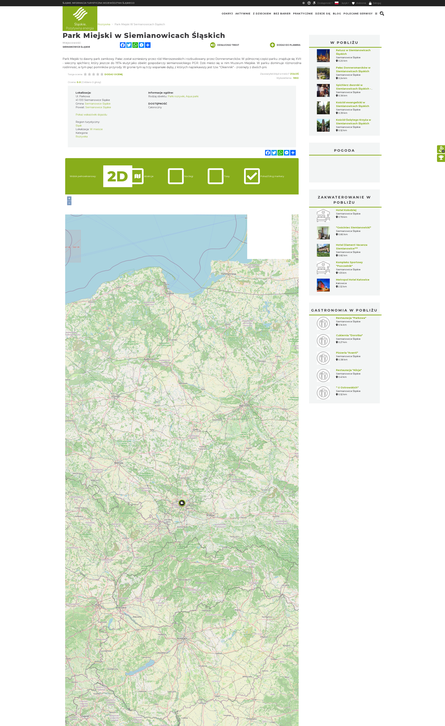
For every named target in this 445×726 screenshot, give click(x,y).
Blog (337, 13)
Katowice (344, 169)
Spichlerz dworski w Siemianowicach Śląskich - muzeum (353, 88)
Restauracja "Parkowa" (351, 318)
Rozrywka (82, 136)
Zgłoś (294, 73)
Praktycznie (303, 13)
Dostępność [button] (324, 3)
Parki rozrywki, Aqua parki (183, 96)
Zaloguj (377, 3)
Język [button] (344, 3)
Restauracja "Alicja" (349, 370)
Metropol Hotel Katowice (352, 279)
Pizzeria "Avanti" (347, 352)
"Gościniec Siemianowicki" (353, 227)
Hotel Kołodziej (346, 210)
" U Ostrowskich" (347, 387)
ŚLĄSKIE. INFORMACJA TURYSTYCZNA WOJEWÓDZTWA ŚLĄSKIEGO (99, 3)
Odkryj (227, 13)
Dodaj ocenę (113, 74)
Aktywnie (242, 13)
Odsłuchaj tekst (228, 45)
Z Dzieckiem (262, 13)
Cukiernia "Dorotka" (349, 335)
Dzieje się (322, 13)
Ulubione (360, 3)
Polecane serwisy (358, 13)
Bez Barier (282, 13)
